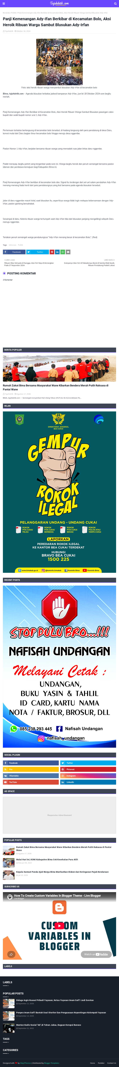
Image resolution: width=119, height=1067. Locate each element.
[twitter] (88, 762)
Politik (13, 13)
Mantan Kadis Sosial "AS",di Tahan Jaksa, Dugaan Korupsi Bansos (48, 1025)
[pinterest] (88, 769)
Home (92, 1063)
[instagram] (88, 775)
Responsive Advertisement (59, 815)
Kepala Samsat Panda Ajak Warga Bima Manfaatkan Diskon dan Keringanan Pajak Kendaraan (62, 872)
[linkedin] (88, 782)
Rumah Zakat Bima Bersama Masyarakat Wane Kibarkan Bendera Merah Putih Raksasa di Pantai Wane (55, 387)
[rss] (31, 769)
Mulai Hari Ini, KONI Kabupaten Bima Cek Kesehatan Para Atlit (47, 859)
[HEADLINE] (59, 368)
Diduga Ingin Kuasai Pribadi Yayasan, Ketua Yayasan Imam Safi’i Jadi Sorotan (55, 1000)
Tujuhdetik (9, 31)
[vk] (31, 775)
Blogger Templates (51, 1063)
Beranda (6, 13)
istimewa (12, 245)
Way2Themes (25, 1063)
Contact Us (111, 1063)
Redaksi (101, 1063)
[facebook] (31, 762)
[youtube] (31, 782)
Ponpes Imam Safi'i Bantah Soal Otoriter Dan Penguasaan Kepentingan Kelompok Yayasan (61, 1012)
